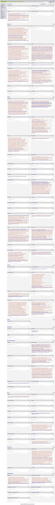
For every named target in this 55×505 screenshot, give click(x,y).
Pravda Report (33, 179)
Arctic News (9, 5)
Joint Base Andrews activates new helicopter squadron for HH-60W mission (41, 371)
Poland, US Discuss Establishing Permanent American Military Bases (41, 443)
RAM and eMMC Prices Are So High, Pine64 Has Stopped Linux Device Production (43, 287)
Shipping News (3, 16)
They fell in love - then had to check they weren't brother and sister (17, 141)
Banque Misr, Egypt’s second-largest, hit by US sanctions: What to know (41, 102)
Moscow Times (10, 68)
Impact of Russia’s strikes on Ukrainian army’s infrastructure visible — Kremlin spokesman (20, 237)
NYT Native (33, 467)
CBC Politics (33, 135)
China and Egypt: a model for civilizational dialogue (14, 54)
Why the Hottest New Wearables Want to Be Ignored (38, 303)
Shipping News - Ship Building (35, 487)
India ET (32, 44)
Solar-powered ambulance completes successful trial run (15, 36)
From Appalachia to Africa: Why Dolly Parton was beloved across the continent (42, 429)
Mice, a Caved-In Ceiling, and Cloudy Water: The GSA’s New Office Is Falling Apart (43, 312)
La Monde (9, 411)
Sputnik (32, 213)
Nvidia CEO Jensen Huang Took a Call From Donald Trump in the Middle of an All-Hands (43, 310)
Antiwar (9, 342)
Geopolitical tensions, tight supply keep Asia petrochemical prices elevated (41, 481)
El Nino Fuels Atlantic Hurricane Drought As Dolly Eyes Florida (40, 441)
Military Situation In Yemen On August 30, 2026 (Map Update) (16, 216)
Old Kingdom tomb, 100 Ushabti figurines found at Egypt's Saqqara (17, 47)
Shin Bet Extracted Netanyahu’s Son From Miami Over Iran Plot (16, 218)
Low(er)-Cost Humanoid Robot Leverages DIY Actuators (39, 274)
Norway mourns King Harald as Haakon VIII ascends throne (16, 148)
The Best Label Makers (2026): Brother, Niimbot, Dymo (39, 304)
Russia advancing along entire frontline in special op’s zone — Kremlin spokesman (19, 236)
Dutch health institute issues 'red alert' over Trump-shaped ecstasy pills (17, 145)
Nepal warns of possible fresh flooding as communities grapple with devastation (43, 430)
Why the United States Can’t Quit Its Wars (37, 72)
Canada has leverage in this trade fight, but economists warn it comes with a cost (42, 137)
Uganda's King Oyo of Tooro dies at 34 (13, 256)
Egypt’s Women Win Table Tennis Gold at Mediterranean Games (40, 159)
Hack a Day (33, 272)
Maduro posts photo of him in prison (13, 234)
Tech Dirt (9, 291)
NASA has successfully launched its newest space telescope (40, 427)
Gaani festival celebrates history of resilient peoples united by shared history (18, 107)
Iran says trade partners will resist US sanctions (14, 59)
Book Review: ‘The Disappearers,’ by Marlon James (38, 76)
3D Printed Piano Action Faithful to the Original (38, 281)
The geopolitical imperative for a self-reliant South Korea (39, 124)
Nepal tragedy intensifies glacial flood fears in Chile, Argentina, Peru (17, 254)
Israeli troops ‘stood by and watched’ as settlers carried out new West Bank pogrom (42, 231)
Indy (8, 392)
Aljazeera (32, 98)
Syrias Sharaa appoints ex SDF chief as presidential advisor (39, 237)
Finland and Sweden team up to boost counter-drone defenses (40, 346)
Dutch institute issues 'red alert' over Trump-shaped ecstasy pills (16, 146)
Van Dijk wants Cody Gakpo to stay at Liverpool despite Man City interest (42, 103)
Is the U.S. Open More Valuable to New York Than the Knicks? (40, 82)
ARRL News (33, 328)
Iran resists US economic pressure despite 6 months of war (16, 46)
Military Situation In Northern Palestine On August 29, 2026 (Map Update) (17, 221)
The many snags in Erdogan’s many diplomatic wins (38, 122)
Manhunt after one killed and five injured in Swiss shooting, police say (17, 140)
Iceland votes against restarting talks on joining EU (14, 138)
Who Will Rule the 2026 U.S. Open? (36, 78)
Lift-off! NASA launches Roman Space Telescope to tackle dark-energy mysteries (19, 15)
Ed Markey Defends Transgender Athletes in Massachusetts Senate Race (41, 80)
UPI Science (9, 300)
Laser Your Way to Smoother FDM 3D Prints (37, 276)
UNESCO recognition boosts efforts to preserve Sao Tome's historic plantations (18, 29)
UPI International (10, 250)
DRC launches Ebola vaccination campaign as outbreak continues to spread (18, 30)
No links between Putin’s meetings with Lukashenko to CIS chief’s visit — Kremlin (18, 240)
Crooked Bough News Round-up (15, 1)
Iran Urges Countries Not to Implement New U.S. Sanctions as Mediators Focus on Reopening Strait (21, 481)
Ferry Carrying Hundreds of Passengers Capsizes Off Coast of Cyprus (41, 74)
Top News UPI (10, 91)
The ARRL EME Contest (35, 331)
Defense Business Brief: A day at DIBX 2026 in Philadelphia (39, 361)
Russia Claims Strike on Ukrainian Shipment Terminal (15, 70)
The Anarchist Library (11, 433)
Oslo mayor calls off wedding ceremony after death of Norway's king (17, 149)
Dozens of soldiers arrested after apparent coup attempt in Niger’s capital (41, 104)
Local (1, 10)
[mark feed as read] (29, 11)
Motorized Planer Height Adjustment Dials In (37, 279)
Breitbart (9, 394)
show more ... (10, 8)
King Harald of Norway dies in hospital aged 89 (14, 261)
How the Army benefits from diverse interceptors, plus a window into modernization (42, 349)
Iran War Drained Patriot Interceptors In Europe (14, 219)
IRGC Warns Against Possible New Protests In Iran (15, 57)
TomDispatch (33, 244)
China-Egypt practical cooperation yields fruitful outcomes (15, 51)
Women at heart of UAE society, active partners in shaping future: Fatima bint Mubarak (19, 56)
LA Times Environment (34, 5)
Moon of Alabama (33, 417)
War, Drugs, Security (2, 18)
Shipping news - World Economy (13, 492)
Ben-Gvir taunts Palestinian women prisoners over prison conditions (41, 106)
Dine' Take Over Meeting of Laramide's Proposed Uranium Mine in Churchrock (42, 464)
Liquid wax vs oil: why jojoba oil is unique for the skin (38, 189)
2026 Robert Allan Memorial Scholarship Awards (14, 482)
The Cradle (32, 227)
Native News (3, 11)
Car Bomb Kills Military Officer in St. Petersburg (14, 77)
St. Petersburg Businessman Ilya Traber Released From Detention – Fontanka (18, 76)
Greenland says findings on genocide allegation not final (15, 147)
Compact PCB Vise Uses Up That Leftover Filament (38, 277)
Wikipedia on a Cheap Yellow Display (36, 278)
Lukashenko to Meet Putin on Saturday (13, 75)
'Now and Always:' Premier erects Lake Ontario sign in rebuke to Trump (17, 303)
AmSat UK (9, 328)
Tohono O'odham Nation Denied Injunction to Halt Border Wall (40, 457)
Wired (32, 300)
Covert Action (10, 154)
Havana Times (33, 405)
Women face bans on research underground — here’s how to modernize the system (19, 17)
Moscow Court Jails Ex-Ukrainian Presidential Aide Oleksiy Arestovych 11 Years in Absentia (20, 71)
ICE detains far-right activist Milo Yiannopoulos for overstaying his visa (17, 311)
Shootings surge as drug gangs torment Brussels (14, 150)
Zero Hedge (33, 91)
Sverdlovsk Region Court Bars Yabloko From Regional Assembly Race (17, 72)
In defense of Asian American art (36, 119)
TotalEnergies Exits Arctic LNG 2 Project (13, 78)
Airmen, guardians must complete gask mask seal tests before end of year (41, 369)
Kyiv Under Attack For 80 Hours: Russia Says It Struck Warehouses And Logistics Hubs (19, 217)
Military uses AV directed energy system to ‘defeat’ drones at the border (41, 345)
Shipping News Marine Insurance (13, 497)
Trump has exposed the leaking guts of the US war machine (39, 125)
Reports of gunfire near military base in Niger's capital (15, 35)
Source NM (9, 321)
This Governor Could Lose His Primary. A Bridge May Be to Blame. (41, 70)
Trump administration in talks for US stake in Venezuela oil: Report (40, 478)
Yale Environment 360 (34, 11)
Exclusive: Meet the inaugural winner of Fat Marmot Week (39, 425)
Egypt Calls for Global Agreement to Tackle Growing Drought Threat (40, 158)
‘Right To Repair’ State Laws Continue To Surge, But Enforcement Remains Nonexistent (19, 294)
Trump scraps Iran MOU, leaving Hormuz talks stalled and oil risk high (41, 480)
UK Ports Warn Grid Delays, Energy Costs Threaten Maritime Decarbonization (18, 483)
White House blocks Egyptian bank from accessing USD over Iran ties (41, 235)
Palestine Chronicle (11, 179)
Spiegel (32, 85)
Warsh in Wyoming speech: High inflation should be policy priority (17, 315)
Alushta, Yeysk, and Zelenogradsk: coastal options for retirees (40, 185)
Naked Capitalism (10, 422)
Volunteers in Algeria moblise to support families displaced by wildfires (18, 102)
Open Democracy (33, 174)
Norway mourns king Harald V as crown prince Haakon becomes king (17, 38)
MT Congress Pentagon (34, 381)
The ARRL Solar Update (35, 330)
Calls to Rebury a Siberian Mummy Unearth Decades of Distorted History (17, 74)
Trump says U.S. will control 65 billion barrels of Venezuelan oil (16, 310)
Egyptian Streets (33, 154)
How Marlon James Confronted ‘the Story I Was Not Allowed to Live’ (40, 75)
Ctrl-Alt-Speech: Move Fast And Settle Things (14, 295)
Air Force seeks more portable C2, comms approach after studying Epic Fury (42, 350)
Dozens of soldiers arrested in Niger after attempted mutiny (16, 31)
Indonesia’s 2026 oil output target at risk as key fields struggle (40, 479)
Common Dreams (33, 394)
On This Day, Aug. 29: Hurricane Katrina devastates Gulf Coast (16, 308)
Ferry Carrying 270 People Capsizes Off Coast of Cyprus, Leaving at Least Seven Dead (19, 396)
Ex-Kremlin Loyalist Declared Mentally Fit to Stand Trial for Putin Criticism (17, 79)
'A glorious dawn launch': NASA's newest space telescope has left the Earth (41, 426)
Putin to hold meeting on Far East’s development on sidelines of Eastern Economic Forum (19, 230)
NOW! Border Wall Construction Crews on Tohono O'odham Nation (40, 454)
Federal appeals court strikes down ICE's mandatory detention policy (17, 313)
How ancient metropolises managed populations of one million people (41, 186)
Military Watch (10, 381)
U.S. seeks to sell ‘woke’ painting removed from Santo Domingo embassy (18, 260)
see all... (29, 9)
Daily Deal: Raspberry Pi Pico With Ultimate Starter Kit (15, 296)
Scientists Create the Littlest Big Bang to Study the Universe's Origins (41, 305)
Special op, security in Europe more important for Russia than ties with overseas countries (20, 235)
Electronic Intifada (10, 163)
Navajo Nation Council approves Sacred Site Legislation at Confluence (41, 456)
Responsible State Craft (11, 202)
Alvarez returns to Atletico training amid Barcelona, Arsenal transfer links (42, 105)
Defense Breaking (34, 342)
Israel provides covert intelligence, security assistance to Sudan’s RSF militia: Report (43, 230)
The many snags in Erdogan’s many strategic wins (38, 121)
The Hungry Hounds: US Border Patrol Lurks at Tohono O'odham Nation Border (42, 459)
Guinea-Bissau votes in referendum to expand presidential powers (16, 100)
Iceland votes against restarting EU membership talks (15, 137)
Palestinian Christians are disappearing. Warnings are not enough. (17, 176)
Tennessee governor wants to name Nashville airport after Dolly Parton (17, 304)
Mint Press (9, 417)
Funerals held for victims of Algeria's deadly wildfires (15, 37)
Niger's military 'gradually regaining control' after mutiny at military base (17, 34)
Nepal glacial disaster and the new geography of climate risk (39, 123)
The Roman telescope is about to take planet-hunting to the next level (17, 13)
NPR (31, 422)
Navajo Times (10, 467)
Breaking (2, 6)
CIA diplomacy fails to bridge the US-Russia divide (38, 127)
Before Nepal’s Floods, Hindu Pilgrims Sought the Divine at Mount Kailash (41, 79)
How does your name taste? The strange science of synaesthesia (40, 101)
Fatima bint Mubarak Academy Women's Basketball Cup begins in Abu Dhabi (18, 53)
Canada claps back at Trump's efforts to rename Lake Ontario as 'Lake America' (42, 424)
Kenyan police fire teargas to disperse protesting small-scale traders (17, 112)
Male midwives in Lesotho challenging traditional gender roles (16, 28)
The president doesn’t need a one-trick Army (38, 348)
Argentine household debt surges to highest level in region (15, 258)
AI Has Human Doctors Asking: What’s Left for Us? (38, 313)
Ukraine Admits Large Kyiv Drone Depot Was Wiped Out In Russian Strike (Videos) (19, 222)
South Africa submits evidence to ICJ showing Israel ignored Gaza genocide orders (42, 229)
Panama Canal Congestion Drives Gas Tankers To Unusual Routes (17, 478)
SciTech (8, 265)
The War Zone (10, 244)
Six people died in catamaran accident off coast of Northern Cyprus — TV (18, 241)
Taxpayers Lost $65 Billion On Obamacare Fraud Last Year (39, 442)
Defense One (33, 355)
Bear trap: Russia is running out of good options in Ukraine (40, 131)
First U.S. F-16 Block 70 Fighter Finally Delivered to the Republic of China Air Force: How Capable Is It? (22, 383)
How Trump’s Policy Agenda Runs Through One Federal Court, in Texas (41, 81)
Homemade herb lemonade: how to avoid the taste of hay (39, 181)
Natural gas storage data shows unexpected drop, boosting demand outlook (42, 482)
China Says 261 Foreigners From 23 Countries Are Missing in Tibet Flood (41, 71)
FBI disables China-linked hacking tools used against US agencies (41, 362)
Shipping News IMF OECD (35, 492)
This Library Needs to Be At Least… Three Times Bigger (39, 282)
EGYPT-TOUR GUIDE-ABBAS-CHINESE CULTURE (15, 52)
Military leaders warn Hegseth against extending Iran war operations (40, 253)
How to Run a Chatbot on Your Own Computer (38, 308)
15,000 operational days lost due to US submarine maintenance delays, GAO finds (42, 376)
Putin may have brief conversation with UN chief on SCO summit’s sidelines (18, 229)
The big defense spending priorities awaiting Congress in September (40, 344)
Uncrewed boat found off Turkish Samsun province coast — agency (17, 233)
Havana (9, 405)
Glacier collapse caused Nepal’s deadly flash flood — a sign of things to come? (18, 16)
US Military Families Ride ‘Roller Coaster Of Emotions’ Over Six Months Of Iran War (19, 479)
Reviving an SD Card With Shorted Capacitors (38, 283)
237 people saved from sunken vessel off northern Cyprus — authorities (17, 238)
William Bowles (33, 433)
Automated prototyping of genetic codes (13, 19)
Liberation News (33, 411)
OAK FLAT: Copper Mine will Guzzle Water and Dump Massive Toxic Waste (41, 455)
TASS (8, 227)
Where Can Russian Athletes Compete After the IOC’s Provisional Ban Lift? (18, 81)
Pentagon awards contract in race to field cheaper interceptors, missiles (41, 375)
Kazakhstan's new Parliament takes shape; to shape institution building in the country (43, 57)
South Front (9, 213)
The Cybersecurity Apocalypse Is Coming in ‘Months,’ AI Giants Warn (41, 307)
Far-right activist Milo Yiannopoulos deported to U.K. (15, 306)
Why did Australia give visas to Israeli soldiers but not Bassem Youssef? (41, 100)
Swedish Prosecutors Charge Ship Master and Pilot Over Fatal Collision (17, 480)
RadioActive (2, 13)
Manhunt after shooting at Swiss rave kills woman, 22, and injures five (17, 139)
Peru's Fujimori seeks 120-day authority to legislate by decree (16, 257)
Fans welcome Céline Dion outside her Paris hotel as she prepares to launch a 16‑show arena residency (22, 40)
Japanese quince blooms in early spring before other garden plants (40, 191)
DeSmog (32, 400)
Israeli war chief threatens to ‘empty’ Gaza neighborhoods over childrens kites (42, 236)
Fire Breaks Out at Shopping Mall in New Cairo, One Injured (39, 156)
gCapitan (9, 475)
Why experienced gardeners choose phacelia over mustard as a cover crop (42, 184)
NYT (31, 68)
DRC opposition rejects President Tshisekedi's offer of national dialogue (17, 32)
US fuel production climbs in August (36, 477)
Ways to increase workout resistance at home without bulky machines (41, 192)
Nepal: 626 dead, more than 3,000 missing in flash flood (15, 252)
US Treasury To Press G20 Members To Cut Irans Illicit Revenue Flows (17, 58)
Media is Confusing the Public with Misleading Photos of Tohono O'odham (41, 463)
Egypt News (9, 44)
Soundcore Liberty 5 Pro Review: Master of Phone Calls (39, 306)
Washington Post (33, 250)
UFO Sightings (33, 291)
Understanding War (10, 386)
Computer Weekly (10, 272)
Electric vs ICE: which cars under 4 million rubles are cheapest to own (41, 182)
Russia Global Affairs (34, 202)
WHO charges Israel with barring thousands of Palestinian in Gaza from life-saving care (43, 238)
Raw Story (32, 197)
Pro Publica (9, 197)
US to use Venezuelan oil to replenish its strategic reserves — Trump (17, 232)
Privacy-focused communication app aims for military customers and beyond (42, 359)
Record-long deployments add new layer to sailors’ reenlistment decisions (41, 372)
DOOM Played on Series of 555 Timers (37, 284)
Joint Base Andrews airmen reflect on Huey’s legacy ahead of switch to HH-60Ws (43, 377)
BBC (8, 135)
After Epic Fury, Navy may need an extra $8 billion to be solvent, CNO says (42, 374)
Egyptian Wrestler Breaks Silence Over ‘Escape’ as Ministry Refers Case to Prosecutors (43, 157)
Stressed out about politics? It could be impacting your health (40, 138)
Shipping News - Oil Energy (35, 475)
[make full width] (29, 8)
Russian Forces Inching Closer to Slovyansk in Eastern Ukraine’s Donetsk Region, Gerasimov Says (21, 80)
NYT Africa (9, 85)
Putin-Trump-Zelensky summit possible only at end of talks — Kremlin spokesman (19, 231)
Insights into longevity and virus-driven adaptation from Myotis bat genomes (18, 20)
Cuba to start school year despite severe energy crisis (15, 255)
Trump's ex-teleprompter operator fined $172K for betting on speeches (17, 305)
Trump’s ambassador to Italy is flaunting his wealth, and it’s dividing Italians (42, 254)
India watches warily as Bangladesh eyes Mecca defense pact (40, 130)
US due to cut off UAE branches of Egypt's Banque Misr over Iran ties (17, 33)
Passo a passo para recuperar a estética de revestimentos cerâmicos (41, 190)
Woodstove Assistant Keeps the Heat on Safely (38, 275)
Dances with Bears (10, 400)
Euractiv (32, 163)
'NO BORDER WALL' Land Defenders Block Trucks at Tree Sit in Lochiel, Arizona (42, 453)
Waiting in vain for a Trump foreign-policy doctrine (38, 126)
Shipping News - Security (11, 487)
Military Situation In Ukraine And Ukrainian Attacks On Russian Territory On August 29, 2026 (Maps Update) (22, 220)
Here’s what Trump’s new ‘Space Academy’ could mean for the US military (41, 357)
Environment (3, 7)
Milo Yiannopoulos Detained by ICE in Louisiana (38, 311)
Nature (9, 11)
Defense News (10, 355)
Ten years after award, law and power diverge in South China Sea (40, 132)
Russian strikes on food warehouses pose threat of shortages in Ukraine (41, 252)
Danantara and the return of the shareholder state (38, 128)
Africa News (9, 98)
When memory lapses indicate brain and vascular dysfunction (40, 187)
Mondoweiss (9, 174)
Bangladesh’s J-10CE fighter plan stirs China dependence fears (40, 120)
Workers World (10, 439)
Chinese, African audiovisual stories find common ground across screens (17, 49)
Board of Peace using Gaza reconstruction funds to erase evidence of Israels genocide (43, 232)
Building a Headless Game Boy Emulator (37, 286)
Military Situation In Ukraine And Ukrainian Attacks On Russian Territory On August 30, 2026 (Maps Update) (22, 215)
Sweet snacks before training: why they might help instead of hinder (41, 193)
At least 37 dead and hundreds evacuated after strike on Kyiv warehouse (17, 143)
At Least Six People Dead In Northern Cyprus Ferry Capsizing (16, 477)
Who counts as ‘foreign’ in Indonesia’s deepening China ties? (39, 129)
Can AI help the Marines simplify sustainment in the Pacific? (39, 358)
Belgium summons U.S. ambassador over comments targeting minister (17, 253)
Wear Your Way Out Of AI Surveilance (37, 280)
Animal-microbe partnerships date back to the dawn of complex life (16, 14)
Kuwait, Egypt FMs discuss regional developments (14, 50)
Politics (2, 12)
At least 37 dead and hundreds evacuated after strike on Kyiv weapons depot (18, 142)
